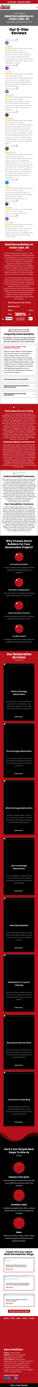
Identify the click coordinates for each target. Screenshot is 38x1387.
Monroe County (9, 1365)
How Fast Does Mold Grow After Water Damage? (17, 1300)
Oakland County (23, 1363)
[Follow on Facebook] (5, 1378)
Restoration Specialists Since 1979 (19, 22)
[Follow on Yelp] (12, 1378)
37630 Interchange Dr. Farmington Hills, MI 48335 (15, 1356)
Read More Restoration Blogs (19, 1311)
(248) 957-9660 (14, 1353)
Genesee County (15, 1372)
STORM (31, 1318)
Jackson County (20, 1370)
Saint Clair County (10, 1363)
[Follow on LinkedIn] (8, 1378)
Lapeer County (9, 1370)
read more (9, 1269)
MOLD (25, 1318)
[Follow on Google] (15, 1378)
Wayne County (20, 1359)
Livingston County (10, 1367)
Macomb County (22, 1365)
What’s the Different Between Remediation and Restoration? (16, 1266)
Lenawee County (23, 1367)
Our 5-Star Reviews (19, 31)
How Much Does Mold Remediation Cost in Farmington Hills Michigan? (18, 1284)
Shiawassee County (25, 1361)
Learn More (18, 717)
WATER (7, 1318)
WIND (18, 1318)
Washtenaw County (10, 1361)
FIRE (13, 1318)
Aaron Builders (13, 1349)
